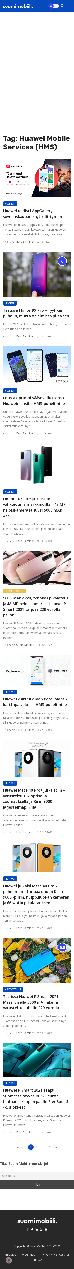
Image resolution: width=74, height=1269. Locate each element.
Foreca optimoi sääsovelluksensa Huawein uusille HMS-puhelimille (34, 400)
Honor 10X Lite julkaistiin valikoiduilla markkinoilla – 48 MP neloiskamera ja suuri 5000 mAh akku (34, 507)
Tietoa (37, 1259)
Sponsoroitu (14, 591)
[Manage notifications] (9, 1260)
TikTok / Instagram (54, 1254)
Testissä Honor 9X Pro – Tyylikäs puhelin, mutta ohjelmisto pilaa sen (36, 313)
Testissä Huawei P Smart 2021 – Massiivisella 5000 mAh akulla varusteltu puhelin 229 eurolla (32, 1002)
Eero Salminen (25, 241)
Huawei (10, 692)
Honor (10, 303)
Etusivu (10, 1254)
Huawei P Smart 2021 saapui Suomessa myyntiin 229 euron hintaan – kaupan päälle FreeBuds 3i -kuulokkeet (36, 1099)
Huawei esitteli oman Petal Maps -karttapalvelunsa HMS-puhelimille (35, 702)
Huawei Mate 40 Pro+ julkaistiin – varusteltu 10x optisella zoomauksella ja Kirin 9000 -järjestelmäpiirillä (34, 799)
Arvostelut (13, 989)
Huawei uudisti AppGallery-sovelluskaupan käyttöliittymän (32, 213)
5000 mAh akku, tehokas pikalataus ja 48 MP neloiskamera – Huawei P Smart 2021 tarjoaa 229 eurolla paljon (35, 607)
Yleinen (10, 203)
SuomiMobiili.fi (25, 645)
